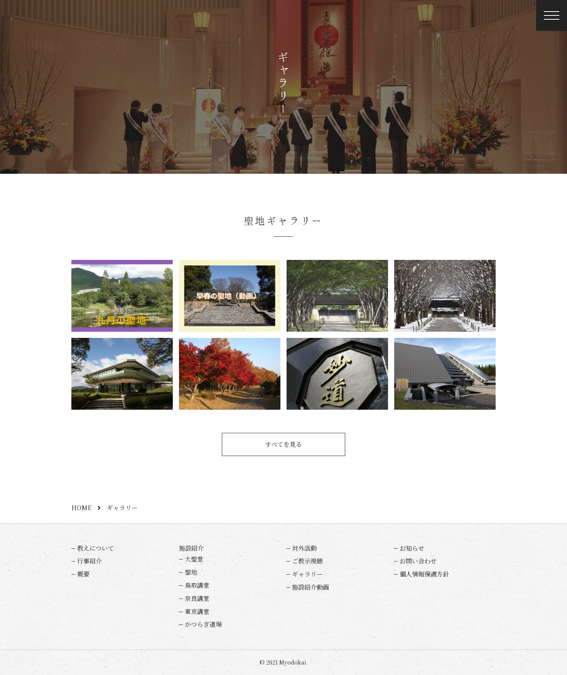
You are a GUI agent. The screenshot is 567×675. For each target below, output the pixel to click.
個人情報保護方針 (424, 574)
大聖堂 (194, 559)
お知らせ (412, 548)
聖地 (191, 572)
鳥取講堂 (197, 585)
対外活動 (304, 548)
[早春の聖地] (229, 296)
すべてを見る (283, 444)
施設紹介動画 (310, 587)
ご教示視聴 (307, 560)
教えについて (95, 548)
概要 (83, 574)
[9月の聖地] (122, 296)
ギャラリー (307, 574)
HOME (81, 507)
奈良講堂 (197, 598)
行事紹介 (89, 560)
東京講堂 (197, 611)
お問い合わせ (418, 560)
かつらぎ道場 (203, 624)
